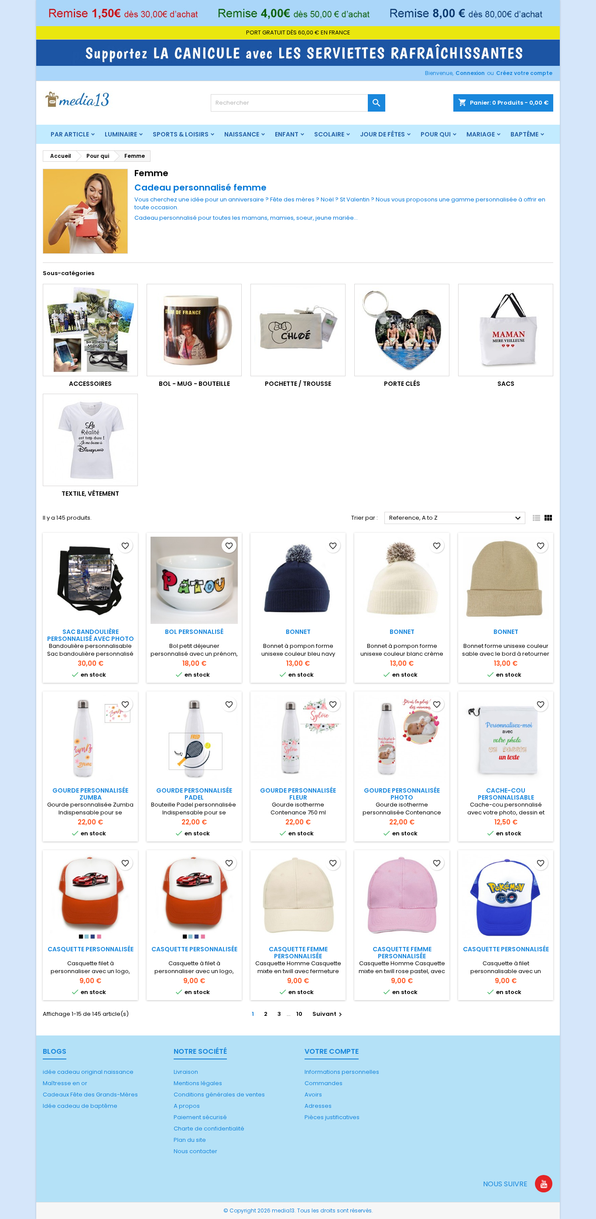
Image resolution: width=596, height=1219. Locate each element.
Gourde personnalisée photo (402, 794)
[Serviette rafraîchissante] (298, 52)
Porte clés (402, 383)
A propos (187, 1106)
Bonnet (298, 631)
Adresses (318, 1106)
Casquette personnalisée (91, 949)
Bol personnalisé (194, 631)
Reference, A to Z (456, 518)
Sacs (505, 383)
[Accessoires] (90, 330)
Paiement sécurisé (200, 1117)
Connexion (470, 73)
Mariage (480, 134)
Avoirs (313, 1094)
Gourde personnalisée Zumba (90, 794)
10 (299, 1014)
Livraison (186, 1072)
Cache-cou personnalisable (506, 794)
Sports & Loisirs (181, 134)
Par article (70, 134)
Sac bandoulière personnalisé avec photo (90, 635)
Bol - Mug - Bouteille (194, 383)
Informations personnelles (342, 1072)
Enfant (286, 134)
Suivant (328, 1014)
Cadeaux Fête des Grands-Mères (90, 1094)
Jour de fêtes (382, 134)
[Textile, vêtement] (90, 440)
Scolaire (329, 134)
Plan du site (190, 1140)
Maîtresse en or (65, 1083)
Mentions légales (198, 1083)
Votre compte (332, 1051)
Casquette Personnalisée (506, 949)
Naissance (241, 134)
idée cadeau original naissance (88, 1072)
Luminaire (121, 134)
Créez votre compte (524, 73)
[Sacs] (505, 330)
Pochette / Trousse (298, 383)
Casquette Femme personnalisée (298, 952)
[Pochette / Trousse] (298, 330)
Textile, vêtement (90, 493)
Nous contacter (195, 1151)
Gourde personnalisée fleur (298, 794)
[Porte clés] (401, 330)
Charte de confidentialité (209, 1128)
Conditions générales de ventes (219, 1094)
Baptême (524, 134)
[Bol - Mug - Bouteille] (194, 330)
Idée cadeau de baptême (80, 1106)
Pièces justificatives (332, 1117)
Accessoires (90, 383)
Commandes (324, 1083)
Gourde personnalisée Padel (194, 794)
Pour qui (436, 134)
